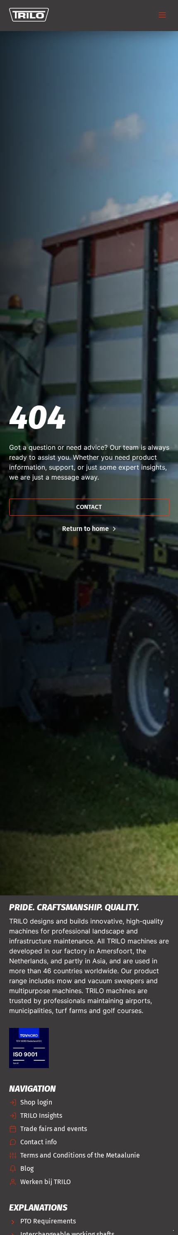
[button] (162, 15)
